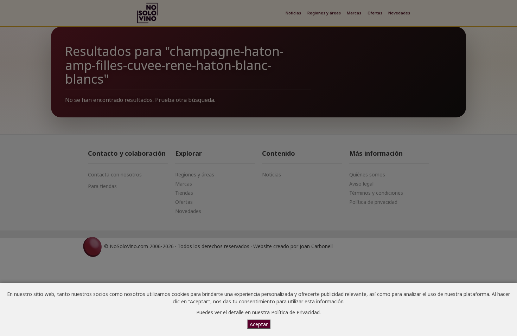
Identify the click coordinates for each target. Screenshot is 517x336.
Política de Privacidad (295, 312)
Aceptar (259, 324)
